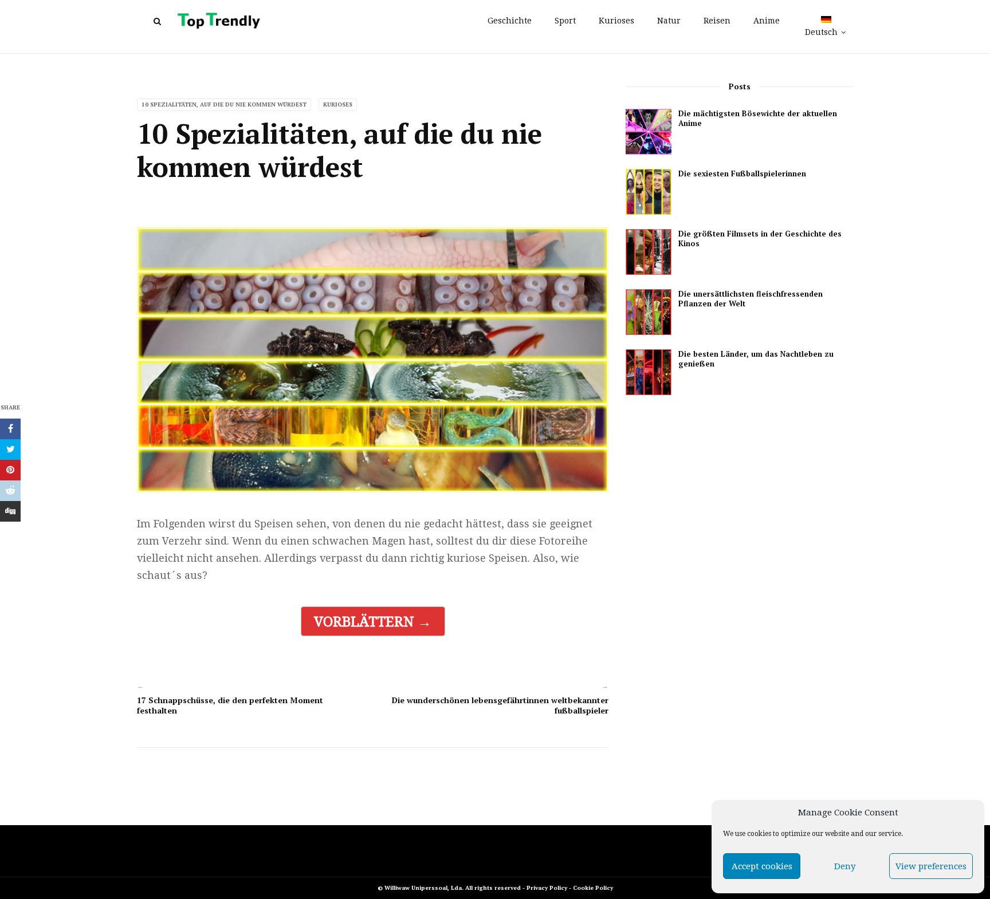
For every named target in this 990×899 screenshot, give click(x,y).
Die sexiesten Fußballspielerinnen (742, 174)
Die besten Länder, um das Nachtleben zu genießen (756, 359)
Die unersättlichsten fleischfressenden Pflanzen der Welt (750, 299)
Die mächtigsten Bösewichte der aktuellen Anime (757, 118)
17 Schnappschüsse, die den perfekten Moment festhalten (230, 705)
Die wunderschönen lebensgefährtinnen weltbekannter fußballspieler (500, 705)
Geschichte (510, 20)
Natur (669, 20)
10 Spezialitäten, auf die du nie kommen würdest (224, 104)
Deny (844, 866)
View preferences (931, 866)
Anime (766, 20)
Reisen (717, 20)
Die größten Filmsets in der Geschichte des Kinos (760, 239)
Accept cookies (762, 866)
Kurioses (616, 20)
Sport (565, 20)
